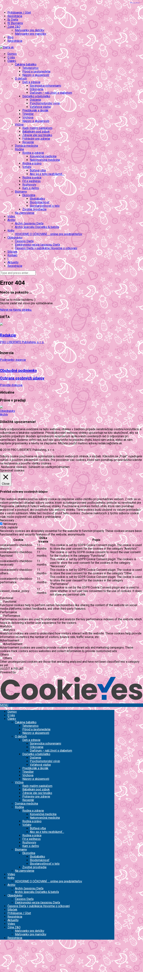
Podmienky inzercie (13, 360)
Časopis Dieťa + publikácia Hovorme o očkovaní (46, 248)
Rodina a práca (31, 177)
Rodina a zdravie (33, 810)
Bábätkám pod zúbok (36, 131)
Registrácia (14, 16)
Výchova (27, 117)
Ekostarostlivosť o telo (45, 206)
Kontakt (12, 255)
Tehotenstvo (30, 68)
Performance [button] (8, 612)
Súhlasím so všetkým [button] (42, 467)
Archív (4, 414)
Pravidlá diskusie (11, 385)
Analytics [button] (6, 626)
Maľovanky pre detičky (29, 30)
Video (11, 216)
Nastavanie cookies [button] (14, 467)
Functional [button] (6, 598)
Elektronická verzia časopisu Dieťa (37, 244)
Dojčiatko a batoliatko (36, 754)
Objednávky (7, 411)
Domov (12, 54)
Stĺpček (12, 252)
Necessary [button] (7, 520)
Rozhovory (29, 184)
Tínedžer (28, 114)
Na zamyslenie (24, 213)
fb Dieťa (12, 19)
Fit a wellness (31, 181)
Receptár (28, 142)
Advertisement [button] (9, 640)
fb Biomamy (15, 23)
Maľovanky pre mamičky (30, 34)
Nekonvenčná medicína (45, 160)
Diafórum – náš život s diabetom (51, 92)
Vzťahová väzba (40, 107)
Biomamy (21, 849)
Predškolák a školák (35, 110)
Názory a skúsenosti (35, 75)
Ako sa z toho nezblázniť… (47, 174)
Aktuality (13, 262)
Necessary (10, 524)
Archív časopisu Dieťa (29, 223)
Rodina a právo (32, 163)
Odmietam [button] (63, 467)
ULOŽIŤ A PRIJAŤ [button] (12, 669)
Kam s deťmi (30, 188)
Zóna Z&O (13, 927)
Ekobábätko (37, 199)
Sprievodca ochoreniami (45, 85)
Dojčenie (35, 100)
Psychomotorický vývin (45, 103)
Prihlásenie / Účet (19, 12)
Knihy (11, 878)
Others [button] (4, 654)
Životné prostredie (34, 209)
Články (11, 719)
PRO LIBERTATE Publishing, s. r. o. (22, 342)
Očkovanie (36, 89)
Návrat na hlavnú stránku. (16, 310)
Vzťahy (26, 825)
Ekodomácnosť (39, 202)
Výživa (19, 782)
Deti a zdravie (31, 740)
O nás (11, 57)
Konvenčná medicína (43, 156)
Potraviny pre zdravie (36, 138)
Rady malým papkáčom (37, 128)
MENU (4, 705)
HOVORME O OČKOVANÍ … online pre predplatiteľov (48, 234)
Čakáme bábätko (25, 722)
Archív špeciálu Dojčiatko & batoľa (37, 227)
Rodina (19, 807)
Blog (10, 37)
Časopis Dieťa (24, 241)
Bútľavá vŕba (38, 170)
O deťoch (21, 736)
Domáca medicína (26, 145)
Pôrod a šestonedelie (36, 71)
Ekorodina (28, 853)
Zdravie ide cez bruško (37, 135)
